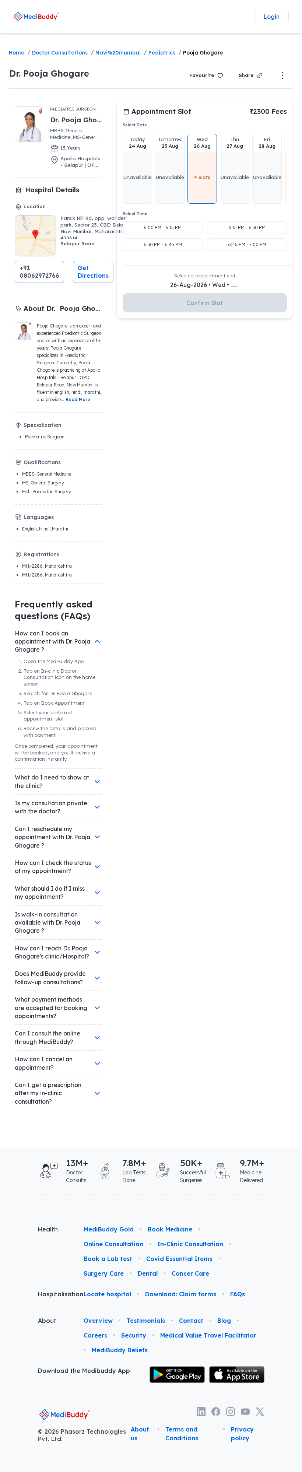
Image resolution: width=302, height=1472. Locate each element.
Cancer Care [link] (190, 1273)
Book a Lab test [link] (108, 1258)
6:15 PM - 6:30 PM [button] (247, 227)
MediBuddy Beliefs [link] (120, 1350)
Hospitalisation (55, 1294)
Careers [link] (95, 1335)
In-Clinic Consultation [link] (190, 1244)
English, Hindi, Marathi (45, 529)
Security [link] (133, 1335)
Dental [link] (148, 1273)
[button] (39, 272)
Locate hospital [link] (107, 1294)
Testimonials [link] (146, 1320)
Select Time (135, 213)
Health (48, 1229)
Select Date (135, 124)
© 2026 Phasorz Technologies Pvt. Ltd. (82, 1435)
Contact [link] (191, 1320)
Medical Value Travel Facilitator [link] (208, 1335)
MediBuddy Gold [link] (109, 1229)
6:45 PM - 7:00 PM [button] (247, 244)
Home (16, 52)
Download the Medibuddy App (84, 1370)
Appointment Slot (161, 111)
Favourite (201, 75)
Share (246, 75)
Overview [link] (98, 1320)
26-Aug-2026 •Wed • (204, 284)
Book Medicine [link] (170, 1229)
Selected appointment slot (204, 275)
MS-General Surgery (43, 483)
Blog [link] (224, 1320)
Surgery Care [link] (104, 1273)
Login (271, 16)
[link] (36, 16)
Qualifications (42, 462)
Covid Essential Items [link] (179, 1258)
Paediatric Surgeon (73, 109)
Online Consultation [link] (113, 1244)
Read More (78, 399)
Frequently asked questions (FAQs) (53, 610)
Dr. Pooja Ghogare (49, 73)
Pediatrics (161, 52)
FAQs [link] (237, 1294)
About (47, 1320)
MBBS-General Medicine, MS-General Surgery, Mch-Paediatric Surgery (75, 134)
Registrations (41, 554)
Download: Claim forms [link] (180, 1294)
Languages (39, 517)
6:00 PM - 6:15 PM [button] (163, 227)
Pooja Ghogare (203, 52)
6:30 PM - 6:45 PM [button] (163, 244)
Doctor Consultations (60, 52)
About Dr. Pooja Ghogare (63, 308)
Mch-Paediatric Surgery (46, 491)
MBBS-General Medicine (46, 474)
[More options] (282, 75)
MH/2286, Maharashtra (47, 566)
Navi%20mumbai (118, 52)
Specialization (43, 425)
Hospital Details (52, 190)
